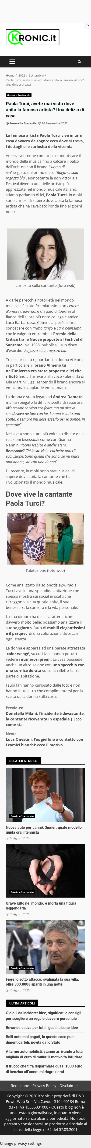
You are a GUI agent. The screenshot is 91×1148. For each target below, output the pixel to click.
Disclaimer (69, 1085)
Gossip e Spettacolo (18, 95)
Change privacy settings (21, 1143)
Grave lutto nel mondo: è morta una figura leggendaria (45, 871)
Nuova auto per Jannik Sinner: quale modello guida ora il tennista (45, 795)
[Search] (79, 61)
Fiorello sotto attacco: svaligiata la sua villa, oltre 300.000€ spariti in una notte (45, 947)
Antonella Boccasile (22, 123)
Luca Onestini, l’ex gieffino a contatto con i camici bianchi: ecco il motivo (44, 739)
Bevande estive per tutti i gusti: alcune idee (42, 1027)
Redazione (20, 1085)
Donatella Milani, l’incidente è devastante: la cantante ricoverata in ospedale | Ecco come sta (45, 716)
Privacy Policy (44, 1085)
